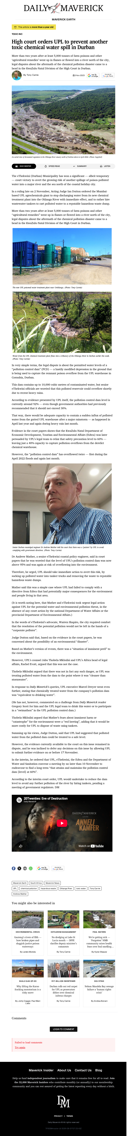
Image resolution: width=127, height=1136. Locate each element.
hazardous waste (48, 888)
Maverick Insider (41, 1070)
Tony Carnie (33, 75)
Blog (98, 1070)
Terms (69, 1116)
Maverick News (52, 883)
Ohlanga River (66, 888)
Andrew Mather (20, 894)
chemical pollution (29, 888)
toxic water (81, 888)
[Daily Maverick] (63, 8)
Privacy (58, 1116)
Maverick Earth (19, 883)
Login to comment (63, 1029)
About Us (64, 1070)
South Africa (36, 883)
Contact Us (83, 1070)
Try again (20, 1047)
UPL (15, 888)
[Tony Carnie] (17, 75)
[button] (93, 75)
